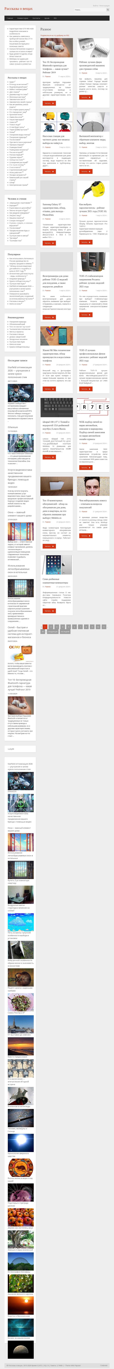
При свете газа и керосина (20, 142)
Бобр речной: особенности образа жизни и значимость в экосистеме (21, 963)
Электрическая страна (18, 185)
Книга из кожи (15, 304)
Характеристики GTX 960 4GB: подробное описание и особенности (21, 31)
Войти (95, 6)
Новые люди (14, 124)
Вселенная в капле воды (19, 1106)
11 (104, 627)
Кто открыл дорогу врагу (19, 109)
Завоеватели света (17, 99)
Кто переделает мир (18, 112)
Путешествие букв (17, 283)
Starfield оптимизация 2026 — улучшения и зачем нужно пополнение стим (21, 288)
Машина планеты (16, 218)
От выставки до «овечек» (19, 1034)
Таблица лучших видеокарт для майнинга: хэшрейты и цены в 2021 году (20, 268)
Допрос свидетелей (17, 337)
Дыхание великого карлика (20, 1294)
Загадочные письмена (18, 339)
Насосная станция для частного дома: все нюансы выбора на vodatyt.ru (56, 139)
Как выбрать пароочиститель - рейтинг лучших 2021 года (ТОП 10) (93, 208)
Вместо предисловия (17, 1056)
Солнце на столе (16, 160)
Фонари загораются (17, 175)
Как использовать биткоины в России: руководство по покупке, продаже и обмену (21, 261)
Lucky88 (11, 749)
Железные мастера (17, 97)
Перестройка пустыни (19, 129)
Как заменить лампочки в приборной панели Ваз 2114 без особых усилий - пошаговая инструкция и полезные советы (20, 41)
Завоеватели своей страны (20, 102)
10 (98, 627)
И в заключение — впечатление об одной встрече (18, 1082)
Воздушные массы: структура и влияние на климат (19, 908)
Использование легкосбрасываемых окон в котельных (19, 569)
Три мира (13, 238)
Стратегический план (18, 170)
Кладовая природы (17, 278)
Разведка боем (15, 147)
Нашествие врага (16, 119)
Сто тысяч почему (17, 165)
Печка (12, 132)
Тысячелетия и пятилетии (19, 329)
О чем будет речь (17, 127)
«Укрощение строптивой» (20, 203)
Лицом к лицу (15, 215)
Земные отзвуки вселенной (20, 1249)
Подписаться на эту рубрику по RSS (54, 35)
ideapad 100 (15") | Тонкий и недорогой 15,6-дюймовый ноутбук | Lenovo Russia (56, 425)
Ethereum (13, 427)
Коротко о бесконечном (19, 1316)
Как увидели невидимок (19, 213)
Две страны (14, 92)
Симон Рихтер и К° (16, 1012)
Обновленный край (17, 324)
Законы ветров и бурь (18, 210)
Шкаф (12, 182)
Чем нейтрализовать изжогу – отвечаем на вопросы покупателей (93, 504)
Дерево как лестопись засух (20, 1227)
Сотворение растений (18, 162)
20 (43, 631)
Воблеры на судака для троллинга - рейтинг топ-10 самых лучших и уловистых (20, 61)
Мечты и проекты (16, 332)
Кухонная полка (16, 114)
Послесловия (15, 140)
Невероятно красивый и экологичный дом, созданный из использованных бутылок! (21, 296)
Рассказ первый (16, 155)
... (43, 97)
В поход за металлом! (18, 84)
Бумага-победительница (19, 281)
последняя (65, 631)
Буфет (12, 82)
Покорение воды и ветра (20, 134)
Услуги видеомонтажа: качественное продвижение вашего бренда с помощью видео (20, 476)
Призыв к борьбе (16, 145)
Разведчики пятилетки (18, 150)
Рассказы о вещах (18, 8)
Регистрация (105, 6)
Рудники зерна (16, 157)
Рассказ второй (16, 152)
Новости (13, 122)
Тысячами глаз (15, 240)
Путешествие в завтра (18, 235)
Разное (48, 76)
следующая (52, 631)
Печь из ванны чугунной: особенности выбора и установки (19, 935)
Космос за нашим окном (19, 1338)
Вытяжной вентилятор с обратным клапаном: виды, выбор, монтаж (92, 139)
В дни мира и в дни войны (20, 208)
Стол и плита (15, 167)
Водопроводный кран (18, 87)
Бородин (13, 205)
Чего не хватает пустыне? (19, 327)
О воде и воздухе (16, 220)
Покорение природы (18, 137)
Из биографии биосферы (19, 1272)
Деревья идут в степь (18, 94)
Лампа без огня (16, 117)
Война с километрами (18, 89)
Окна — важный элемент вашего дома (19, 829)
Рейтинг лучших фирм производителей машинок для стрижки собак (92, 65)
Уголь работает (16, 172)
